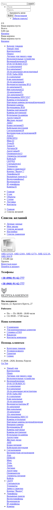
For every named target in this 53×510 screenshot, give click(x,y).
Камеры (12, 187)
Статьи (10, 199)
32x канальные (15, 94)
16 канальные (14, 92)
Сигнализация (15, 130)
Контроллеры (14, 51)
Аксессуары (14, 117)
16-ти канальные (15, 82)
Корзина (5, 33)
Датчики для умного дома (19, 56)
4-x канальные (14, 66)
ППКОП (12, 138)
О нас (9, 194)
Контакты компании (16, 337)
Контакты (11, 204)
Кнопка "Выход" (15, 171)
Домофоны (13, 174)
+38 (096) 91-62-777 (12, 277)
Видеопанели (13, 181)
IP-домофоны (13, 184)
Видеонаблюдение (17, 61)
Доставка (11, 202)
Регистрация (21, 15)
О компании (13, 327)
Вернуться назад (9, 264)
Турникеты (12, 166)
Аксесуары (13, 151)
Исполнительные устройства (21, 59)
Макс (10, 140)
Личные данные (14, 224)
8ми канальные (15, 89)
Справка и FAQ (14, 332)
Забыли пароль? (20, 18)
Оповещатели (14, 153)
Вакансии (11, 335)
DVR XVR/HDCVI (17, 64)
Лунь (10, 143)
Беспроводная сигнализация (21, 133)
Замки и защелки (16, 169)
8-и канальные (14, 69)
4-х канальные (14, 76)
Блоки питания (15, 125)
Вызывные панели (17, 176)
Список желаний (15, 229)
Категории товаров (16, 348)
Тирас (11, 146)
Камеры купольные (17, 100)
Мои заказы (12, 226)
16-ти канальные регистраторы (22, 71)
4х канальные (14, 87)
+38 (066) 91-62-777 (12, 283)
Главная (10, 191)
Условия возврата (15, 351)
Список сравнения (16, 234)
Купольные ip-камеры (17, 115)
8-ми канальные (15, 79)
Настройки (12, 231)
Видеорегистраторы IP (19, 84)
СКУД (11, 161)
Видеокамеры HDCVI (18, 97)
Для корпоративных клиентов (21, 329)
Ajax (10, 135)
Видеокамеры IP (16, 107)
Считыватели (14, 164)
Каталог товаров (15, 46)
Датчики (12, 148)
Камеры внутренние (16, 112)
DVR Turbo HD (15, 74)
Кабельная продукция (17, 128)
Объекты (11, 196)
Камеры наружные (17, 110)
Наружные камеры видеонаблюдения (26, 102)
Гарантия (11, 353)
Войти (10, 16)
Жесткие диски (14, 120)
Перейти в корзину (10, 266)
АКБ (9, 123)
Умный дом (13, 48)
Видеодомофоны (15, 179)
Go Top (4, 363)
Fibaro (10, 53)
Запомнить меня (17, 13)
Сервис (10, 356)
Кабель (11, 158)
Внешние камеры (15, 105)
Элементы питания (16, 156)
